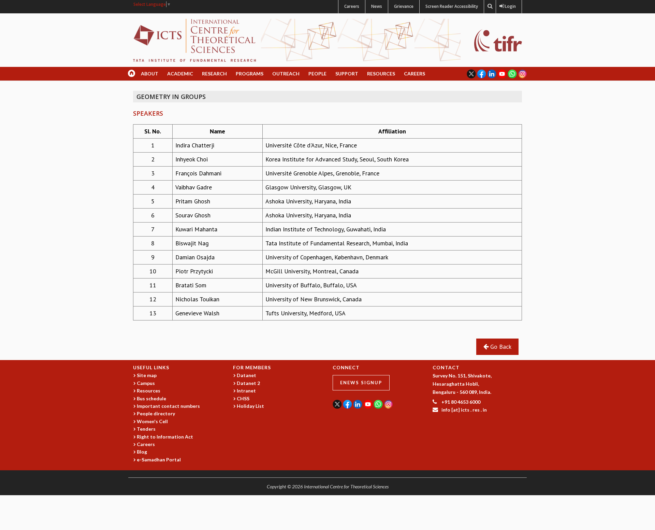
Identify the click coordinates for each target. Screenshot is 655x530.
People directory (156, 413)
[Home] (194, 40)
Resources (381, 73)
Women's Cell (152, 421)
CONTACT (446, 367)
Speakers (148, 113)
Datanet (246, 375)
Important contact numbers (168, 406)
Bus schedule (151, 398)
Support (346, 73)
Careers (351, 6)
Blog (142, 452)
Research (214, 73)
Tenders (146, 429)
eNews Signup (361, 382)
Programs (249, 73)
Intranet (246, 390)
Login (509, 6)
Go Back (500, 346)
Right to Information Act (165, 437)
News (376, 6)
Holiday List (250, 406)
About (149, 73)
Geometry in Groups (171, 96)
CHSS (243, 398)
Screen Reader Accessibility (451, 6)
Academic (180, 73)
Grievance (403, 6)
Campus (146, 383)
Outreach (286, 73)
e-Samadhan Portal (159, 459)
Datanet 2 (248, 383)
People (317, 73)
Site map (147, 375)
